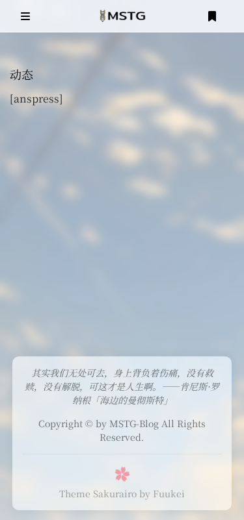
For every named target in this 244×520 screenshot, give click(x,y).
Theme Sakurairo (98, 493)
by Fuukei (162, 493)
